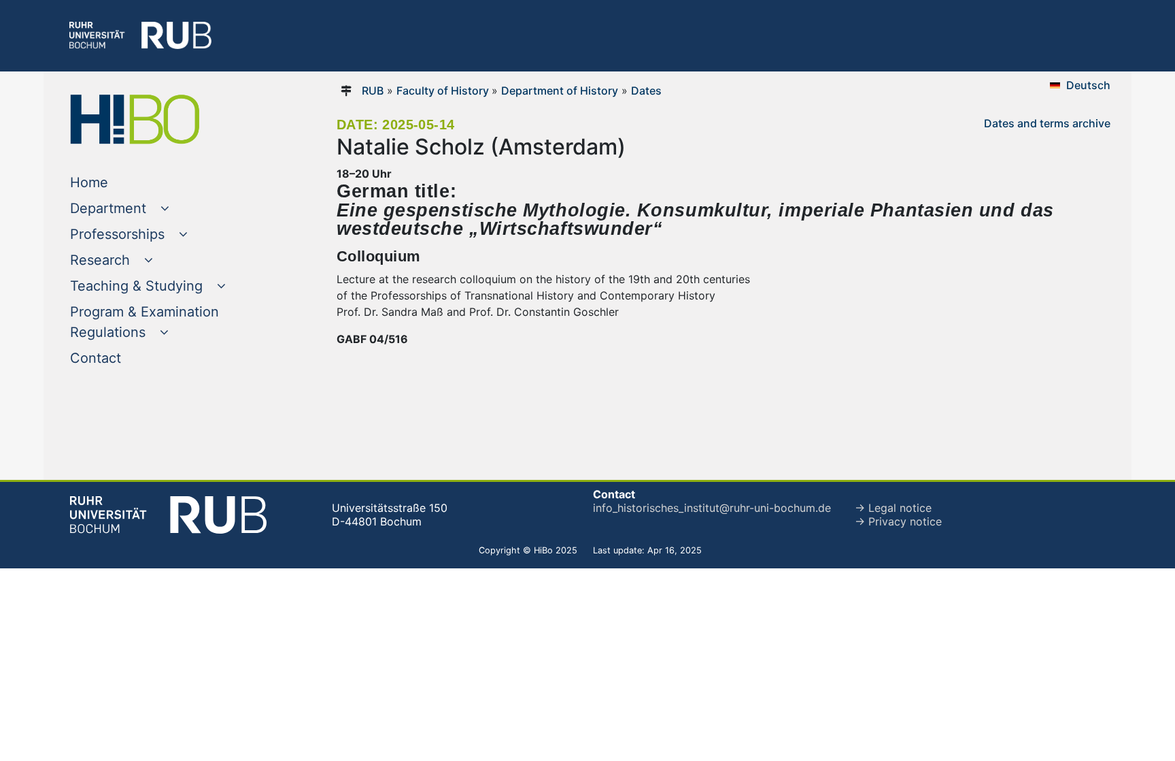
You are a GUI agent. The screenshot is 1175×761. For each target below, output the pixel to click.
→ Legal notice (893, 508)
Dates (646, 90)
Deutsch (1088, 85)
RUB (373, 90)
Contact (123, 357)
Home (116, 182)
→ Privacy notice (898, 521)
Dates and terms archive (1047, 123)
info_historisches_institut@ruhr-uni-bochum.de (712, 508)
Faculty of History (444, 90)
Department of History (559, 90)
